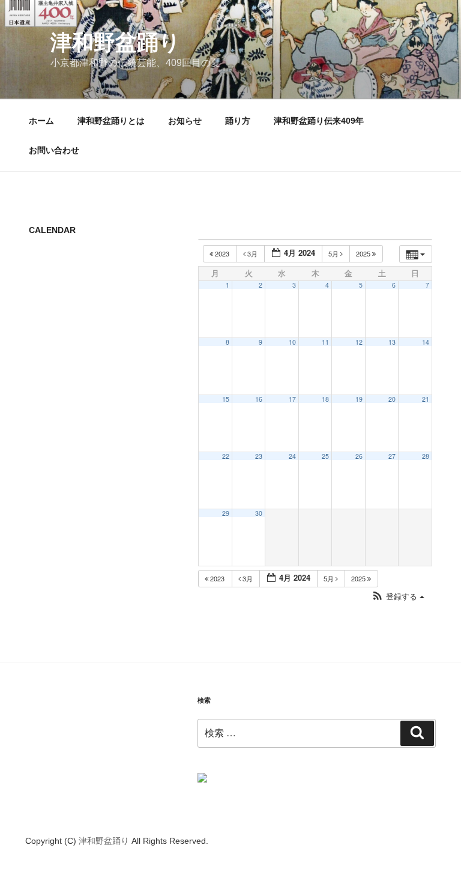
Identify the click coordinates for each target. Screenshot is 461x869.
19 (359, 399)
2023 (222, 253)
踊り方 (237, 121)
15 (225, 399)
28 (425, 456)
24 (292, 456)
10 (292, 342)
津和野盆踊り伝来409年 (319, 121)
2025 (364, 253)
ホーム (41, 121)
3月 (252, 253)
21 (425, 399)
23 (258, 456)
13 (392, 342)
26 (359, 456)
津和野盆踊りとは (111, 121)
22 (225, 456)
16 (258, 399)
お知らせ (185, 121)
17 (292, 399)
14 (425, 342)
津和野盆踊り (115, 42)
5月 (334, 253)
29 (225, 513)
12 (359, 342)
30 (258, 513)
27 (392, 456)
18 (325, 399)
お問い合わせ (54, 150)
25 (325, 456)
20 (392, 399)
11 (325, 342)
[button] (398, 596)
